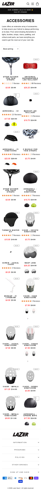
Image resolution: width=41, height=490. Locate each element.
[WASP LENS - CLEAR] (34, 271)
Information (20, 442)
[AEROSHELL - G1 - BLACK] (7, 124)
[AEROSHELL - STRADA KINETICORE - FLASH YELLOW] (34, 205)
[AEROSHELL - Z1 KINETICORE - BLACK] (7, 164)
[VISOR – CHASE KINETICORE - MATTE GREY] (34, 353)
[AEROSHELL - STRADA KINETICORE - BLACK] (27, 205)
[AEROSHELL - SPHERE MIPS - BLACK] (27, 424)
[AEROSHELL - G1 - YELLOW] (14, 124)
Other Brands (20, 465)
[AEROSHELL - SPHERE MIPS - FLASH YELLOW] (34, 424)
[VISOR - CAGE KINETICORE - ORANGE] (34, 311)
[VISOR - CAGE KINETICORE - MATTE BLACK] (27, 311)
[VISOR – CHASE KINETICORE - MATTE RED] (27, 353)
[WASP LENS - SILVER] (27, 271)
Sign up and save (20, 472)
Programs (20, 450)
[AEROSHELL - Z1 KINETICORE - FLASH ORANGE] (14, 164)
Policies (20, 457)
